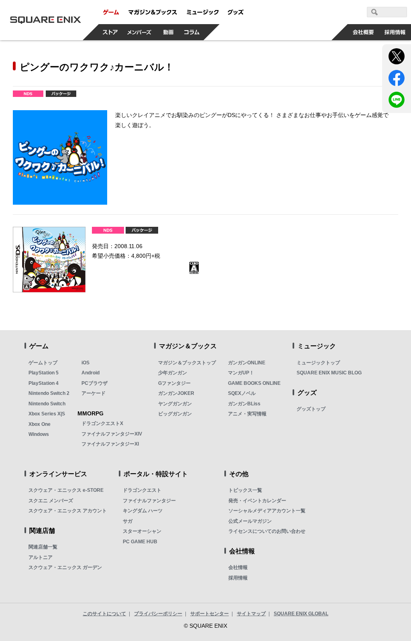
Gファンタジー (174, 383)
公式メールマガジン (250, 521)
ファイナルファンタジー (149, 500)
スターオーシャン (142, 531)
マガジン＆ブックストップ (187, 363)
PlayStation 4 (43, 383)
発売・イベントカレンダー (257, 500)
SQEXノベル (242, 393)
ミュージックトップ (318, 363)
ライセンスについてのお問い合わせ (266, 531)
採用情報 (238, 578)
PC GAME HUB (140, 541)
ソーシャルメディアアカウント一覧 (266, 511)
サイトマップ (251, 613)
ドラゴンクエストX (102, 423)
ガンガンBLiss (244, 404)
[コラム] (191, 32)
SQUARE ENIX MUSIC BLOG (329, 373)
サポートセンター (209, 613)
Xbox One (39, 424)
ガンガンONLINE (246, 363)
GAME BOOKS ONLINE (254, 383)
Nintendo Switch (46, 404)
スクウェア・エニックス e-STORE (66, 490)
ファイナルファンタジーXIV (111, 434)
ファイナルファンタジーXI (110, 444)
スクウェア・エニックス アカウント (67, 511)
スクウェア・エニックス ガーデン (65, 567)
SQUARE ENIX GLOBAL (301, 613)
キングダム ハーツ (143, 511)
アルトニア (40, 557)
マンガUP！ (241, 373)
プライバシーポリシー (158, 613)
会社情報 (238, 567)
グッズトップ (311, 409)
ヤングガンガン (175, 404)
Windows (38, 434)
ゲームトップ (42, 363)
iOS (85, 363)
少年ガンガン (172, 373)
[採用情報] (395, 32)
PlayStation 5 (43, 373)
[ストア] (110, 32)
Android (90, 373)
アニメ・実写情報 (247, 414)
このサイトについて (104, 613)
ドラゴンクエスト (142, 490)
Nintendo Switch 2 (48, 393)
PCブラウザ (94, 383)
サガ (127, 521)
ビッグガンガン (175, 414)
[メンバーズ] (139, 32)
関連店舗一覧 (42, 547)
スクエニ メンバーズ (50, 500)
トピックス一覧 (245, 490)
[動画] (168, 32)
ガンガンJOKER (176, 393)
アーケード (93, 393)
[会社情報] (363, 32)
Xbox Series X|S (46, 414)
